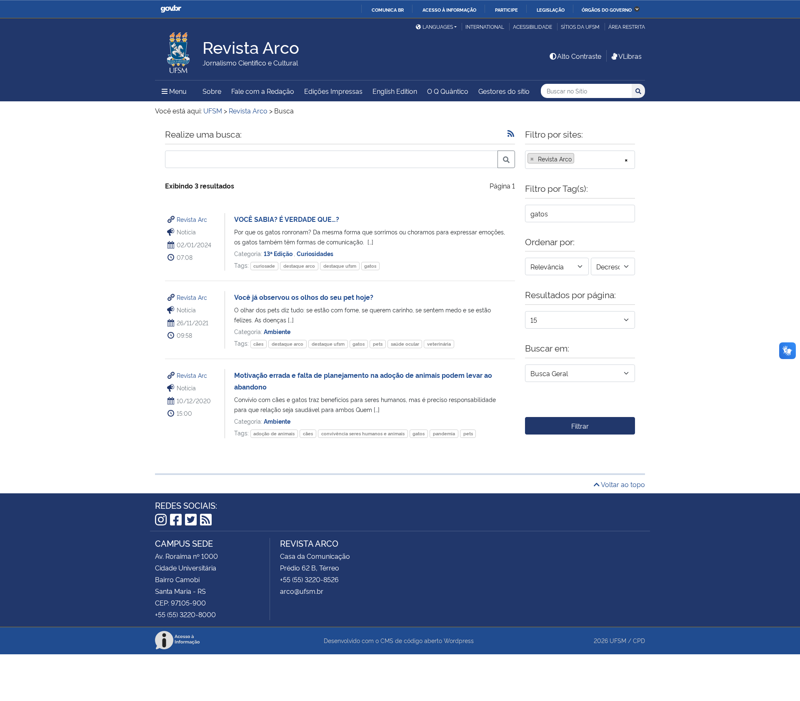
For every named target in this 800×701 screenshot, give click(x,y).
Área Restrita (626, 26)
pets (377, 344)
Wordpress (459, 640)
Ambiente (277, 331)
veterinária (439, 344)
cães (258, 344)
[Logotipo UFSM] (178, 50)
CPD (639, 640)
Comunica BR (388, 9)
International (484, 26)
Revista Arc (192, 219)
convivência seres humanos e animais (363, 433)
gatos (370, 266)
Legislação (551, 9)
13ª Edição (279, 253)
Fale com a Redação (262, 90)
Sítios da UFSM (580, 26)
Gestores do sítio (504, 90)
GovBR (170, 9)
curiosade (264, 266)
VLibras (630, 55)
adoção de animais (274, 433)
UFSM (618, 640)
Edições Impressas (333, 90)
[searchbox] (578, 159)
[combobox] (580, 160)
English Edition (394, 90)
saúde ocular (405, 344)
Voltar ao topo (622, 484)
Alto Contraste (579, 55)
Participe (506, 9)
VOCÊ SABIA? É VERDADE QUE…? (286, 219)
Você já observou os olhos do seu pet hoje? (303, 297)
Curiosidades (315, 253)
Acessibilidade (532, 26)
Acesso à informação (449, 9)
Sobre (211, 90)
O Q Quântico (447, 90)
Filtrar (580, 425)
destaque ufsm (339, 266)
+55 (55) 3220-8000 (185, 614)
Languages (437, 26)
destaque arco (299, 266)
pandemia (444, 433)
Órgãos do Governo (607, 9)
